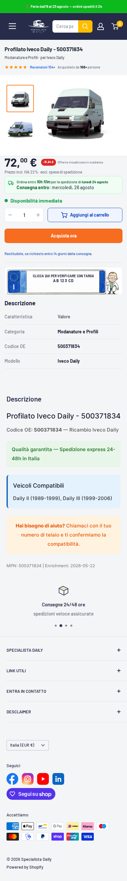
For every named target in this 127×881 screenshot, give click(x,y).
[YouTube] (43, 779)
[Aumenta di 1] (38, 215)
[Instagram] (28, 779)
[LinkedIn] (58, 779)
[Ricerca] (85, 26)
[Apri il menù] (12, 26)
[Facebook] (12, 779)
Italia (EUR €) (22, 745)
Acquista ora (64, 235)
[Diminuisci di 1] (10, 215)
